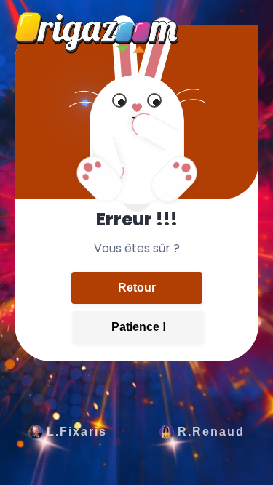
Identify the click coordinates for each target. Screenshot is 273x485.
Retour (137, 287)
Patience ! (138, 327)
